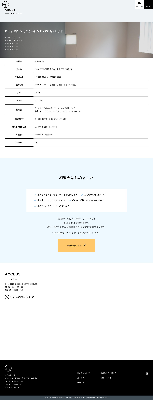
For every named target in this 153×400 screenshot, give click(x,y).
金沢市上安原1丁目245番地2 (26, 378)
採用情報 (80, 382)
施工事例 (80, 378)
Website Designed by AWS (99, 397)
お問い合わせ (106, 378)
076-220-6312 (22, 297)
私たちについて (83, 373)
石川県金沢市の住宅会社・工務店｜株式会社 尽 (64, 397)
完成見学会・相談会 (108, 373)
